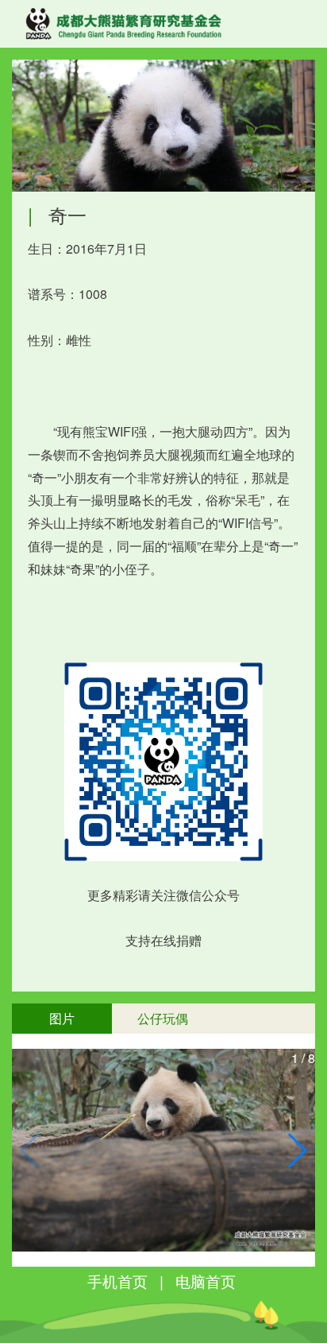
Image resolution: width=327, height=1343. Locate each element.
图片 (62, 1018)
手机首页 (117, 1280)
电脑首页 (205, 1280)
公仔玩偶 (162, 1018)
